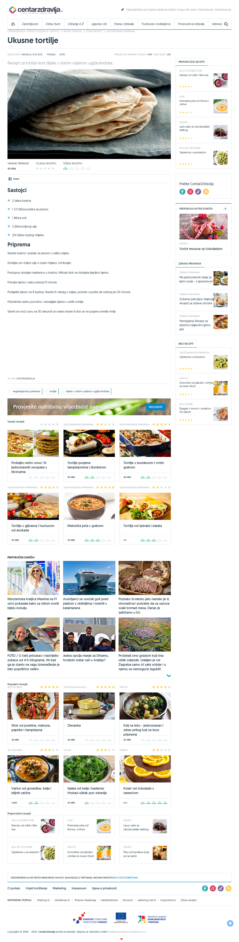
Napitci (71, 846)
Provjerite (155, 407)
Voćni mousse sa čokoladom (200, 249)
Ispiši (62, 54)
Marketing (59, 888)
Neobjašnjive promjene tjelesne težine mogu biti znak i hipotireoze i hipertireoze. (179, 9)
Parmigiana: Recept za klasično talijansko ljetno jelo (195, 325)
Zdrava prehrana (189, 272)
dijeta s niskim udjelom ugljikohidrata (87, 391)
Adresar (217, 24)
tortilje (53, 391)
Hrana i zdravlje (124, 24)
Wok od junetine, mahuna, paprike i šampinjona (30, 727)
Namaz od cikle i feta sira (193, 75)
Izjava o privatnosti (104, 888)
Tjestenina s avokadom (25, 852)
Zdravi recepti (94, 31)
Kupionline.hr (168, 900)
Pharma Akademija (85, 900)
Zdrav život (53, 24)
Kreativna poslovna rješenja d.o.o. (127, 931)
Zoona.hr (127, 900)
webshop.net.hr (147, 900)
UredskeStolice (109, 900)
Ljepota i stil (99, 24)
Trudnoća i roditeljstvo (156, 24)
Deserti (127, 820)
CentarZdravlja (35, 10)
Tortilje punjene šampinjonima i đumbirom (86, 465)
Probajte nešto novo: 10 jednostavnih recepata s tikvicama (29, 467)
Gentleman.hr (62, 900)
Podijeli (51, 54)
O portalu (13, 888)
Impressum (79, 888)
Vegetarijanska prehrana (120, 31)
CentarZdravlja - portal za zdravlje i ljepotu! (33, 31)
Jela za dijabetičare (22, 820)
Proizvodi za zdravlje (191, 24)
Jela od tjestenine (21, 846)
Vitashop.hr (43, 900)
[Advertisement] (89, 347)
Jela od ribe (186, 404)
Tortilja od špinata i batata (142, 526)
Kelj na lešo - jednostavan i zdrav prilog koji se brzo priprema (143, 730)
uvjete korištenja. (127, 877)
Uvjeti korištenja (36, 888)
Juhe (70, 820)
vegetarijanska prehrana (26, 391)
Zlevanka (74, 725)
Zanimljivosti (30, 24)
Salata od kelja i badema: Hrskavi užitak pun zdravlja (87, 790)
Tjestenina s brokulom (192, 357)
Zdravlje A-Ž (76, 24)
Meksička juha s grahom (85, 526)
